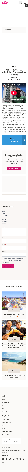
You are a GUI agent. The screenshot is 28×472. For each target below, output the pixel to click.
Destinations (5, 419)
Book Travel (5, 434)
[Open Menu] (25, 2)
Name (4, 237)
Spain (14, 67)
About (3, 399)
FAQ (3, 405)
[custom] (3, 459)
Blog (3, 425)
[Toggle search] (20, 2)
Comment (5, 227)
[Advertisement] (14, 47)
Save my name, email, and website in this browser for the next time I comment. (13, 260)
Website (4, 251)
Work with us (5, 402)
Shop (3, 428)
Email (4, 244)
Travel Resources (7, 431)
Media (3, 408)
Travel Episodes (6, 422)
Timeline (4, 411)
